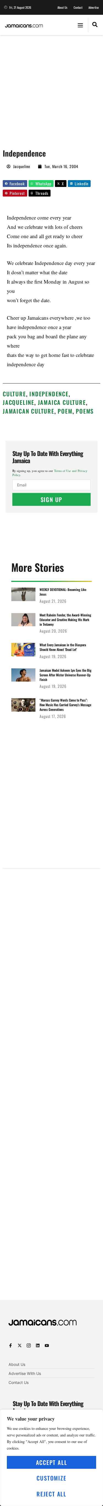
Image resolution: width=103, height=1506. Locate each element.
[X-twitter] (20, 1345)
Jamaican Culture (28, 411)
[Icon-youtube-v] (47, 1345)
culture (14, 394)
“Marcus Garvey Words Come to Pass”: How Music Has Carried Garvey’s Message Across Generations (65, 705)
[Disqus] (51, 1088)
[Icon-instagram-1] (29, 1345)
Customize (51, 1478)
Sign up (52, 499)
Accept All (51, 1462)
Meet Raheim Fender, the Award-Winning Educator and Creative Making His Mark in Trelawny (65, 620)
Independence (49, 394)
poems (85, 411)
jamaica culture (62, 402)
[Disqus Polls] (51, 942)
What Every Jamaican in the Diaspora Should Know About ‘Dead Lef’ (63, 647)
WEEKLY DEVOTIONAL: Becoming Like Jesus (63, 591)
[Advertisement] (51, 89)
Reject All (51, 1494)
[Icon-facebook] (11, 1345)
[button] (80, 25)
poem (65, 411)
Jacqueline (18, 402)
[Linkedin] (38, 1345)
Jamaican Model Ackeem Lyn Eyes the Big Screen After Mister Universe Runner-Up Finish (65, 675)
